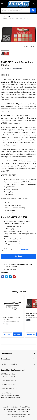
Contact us (14, 407)
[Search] (33, 10)
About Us (5, 407)
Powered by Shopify (18, 416)
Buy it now (18, 256)
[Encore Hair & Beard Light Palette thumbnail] (5, 54)
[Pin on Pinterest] (14, 276)
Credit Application (10, 409)
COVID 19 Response (24, 409)
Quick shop (7, 334)
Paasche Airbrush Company (11, 321)
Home (3, 16)
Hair (9, 16)
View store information (10, 269)
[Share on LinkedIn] (10, 276)
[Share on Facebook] (2, 276)
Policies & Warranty (26, 407)
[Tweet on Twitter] (6, 276)
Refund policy (25, 411)
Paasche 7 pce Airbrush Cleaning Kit (11, 318)
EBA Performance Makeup (12, 68)
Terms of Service (13, 411)
